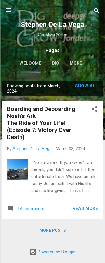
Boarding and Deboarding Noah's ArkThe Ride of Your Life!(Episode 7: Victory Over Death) (41, 123)
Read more (85, 208)
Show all (86, 86)
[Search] (96, 12)
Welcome (30, 63)
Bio (55, 63)
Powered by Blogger (56, 252)
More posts (52, 230)
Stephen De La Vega (52, 24)
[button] (94, 110)
